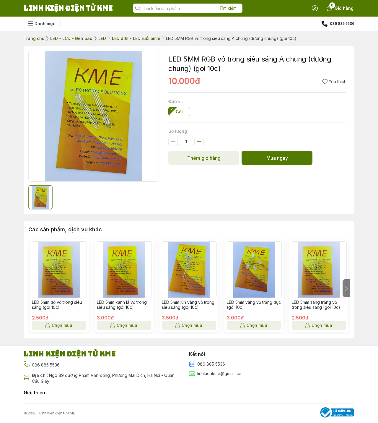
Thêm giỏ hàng (204, 158)
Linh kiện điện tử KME (57, 413)
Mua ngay (277, 158)
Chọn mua (62, 325)
